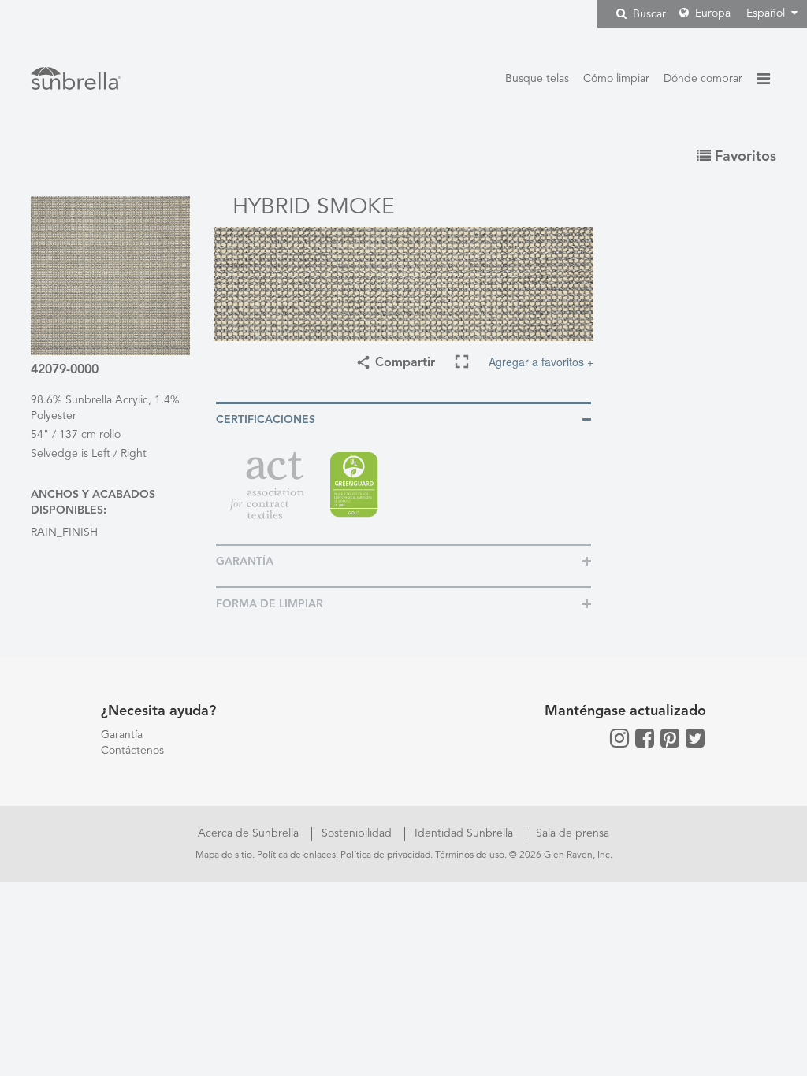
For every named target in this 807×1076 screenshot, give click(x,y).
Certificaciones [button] (265, 419)
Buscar (648, 14)
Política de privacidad (385, 855)
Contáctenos (132, 750)
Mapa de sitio (223, 855)
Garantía (122, 734)
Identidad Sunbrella (465, 833)
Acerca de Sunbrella (250, 833)
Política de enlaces (296, 855)
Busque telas (537, 78)
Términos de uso (469, 855)
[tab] (403, 419)
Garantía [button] (244, 561)
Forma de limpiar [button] (269, 604)
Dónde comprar (703, 78)
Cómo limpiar (616, 78)
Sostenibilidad (358, 833)
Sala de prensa (572, 833)
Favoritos (743, 157)
